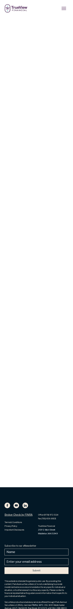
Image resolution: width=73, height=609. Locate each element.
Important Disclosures (14, 529)
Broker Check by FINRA (18, 514)
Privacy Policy (10, 526)
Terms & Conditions (13, 522)
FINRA (35, 605)
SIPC (41, 605)
